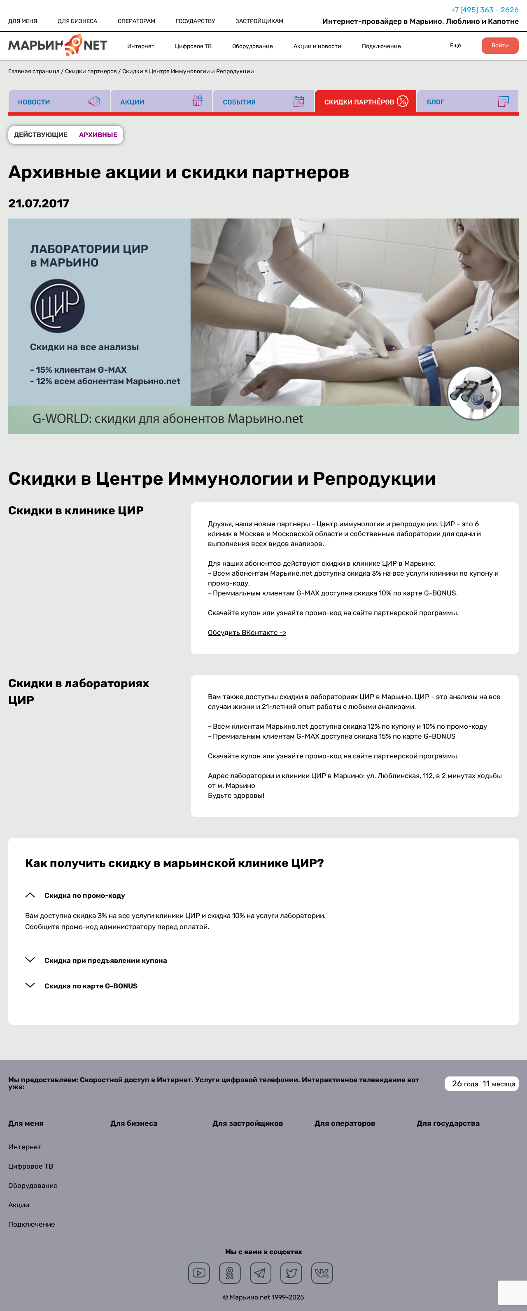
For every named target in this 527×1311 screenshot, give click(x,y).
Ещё (455, 45)
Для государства (448, 1123)
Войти (500, 46)
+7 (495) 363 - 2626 (485, 9)
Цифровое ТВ (193, 46)
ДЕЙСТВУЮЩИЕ (41, 135)
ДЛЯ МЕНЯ (22, 21)
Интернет (140, 46)
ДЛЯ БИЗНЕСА (77, 21)
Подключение (381, 46)
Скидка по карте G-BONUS (91, 986)
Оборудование (252, 46)
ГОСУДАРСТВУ (195, 21)
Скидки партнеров (91, 71)
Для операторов (345, 1123)
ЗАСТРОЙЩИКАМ (259, 21)
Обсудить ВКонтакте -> (247, 632)
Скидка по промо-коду (84, 895)
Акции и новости (317, 46)
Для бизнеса (133, 1123)
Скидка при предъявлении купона (105, 960)
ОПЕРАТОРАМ (136, 21)
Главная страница (34, 71)
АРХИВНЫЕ (98, 135)
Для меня (26, 1123)
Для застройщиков (247, 1123)
